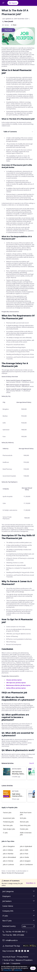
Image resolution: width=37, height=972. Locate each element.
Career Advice (11, 871)
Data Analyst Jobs (9, 829)
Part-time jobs (8, 825)
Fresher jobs (24, 829)
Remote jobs (24, 822)
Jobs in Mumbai (8, 854)
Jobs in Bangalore (9, 846)
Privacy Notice (22, 957)
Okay (32, 968)
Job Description (16, 769)
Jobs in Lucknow (8, 864)
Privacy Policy (7, 970)
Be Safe (6, 963)
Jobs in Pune (24, 854)
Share (14, 25)
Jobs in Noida (24, 857)
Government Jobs (9, 818)
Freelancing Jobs (8, 822)
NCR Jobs (23, 818)
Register (14, 3)
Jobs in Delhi (24, 850)
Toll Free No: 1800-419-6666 (13, 935)
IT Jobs (5, 833)
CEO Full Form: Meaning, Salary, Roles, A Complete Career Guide (18, 773)
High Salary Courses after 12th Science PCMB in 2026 (17, 795)
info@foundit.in (12, 940)
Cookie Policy (18, 970)
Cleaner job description (14, 680)
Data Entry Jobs (25, 825)
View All (31, 763)
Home (3, 871)
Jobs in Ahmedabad (9, 857)
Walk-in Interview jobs (25, 834)
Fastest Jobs (7, 813)
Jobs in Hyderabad (26, 846)
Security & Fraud (8, 957)
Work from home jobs (25, 813)
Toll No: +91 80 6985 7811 (15, 932)
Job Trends (15, 791)
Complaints (15, 963)
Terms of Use (8, 960)
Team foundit (8, 21)
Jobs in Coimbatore (26, 864)
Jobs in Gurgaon (25, 861)
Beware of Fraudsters (24, 960)
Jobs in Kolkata (8, 850)
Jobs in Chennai (8, 861)
